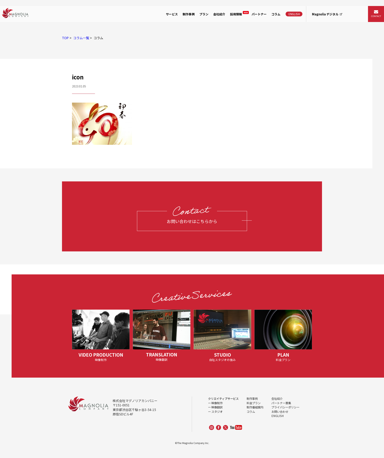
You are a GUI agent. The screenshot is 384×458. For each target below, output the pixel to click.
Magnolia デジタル (325, 14)
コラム (275, 14)
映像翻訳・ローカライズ (184, 35)
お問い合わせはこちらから (192, 221)
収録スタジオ (176, 45)
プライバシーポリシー (285, 407)
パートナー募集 (281, 403)
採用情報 (239, 13)
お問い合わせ (279, 411)
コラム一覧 (81, 37)
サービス (172, 14)
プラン (203, 14)
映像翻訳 (217, 407)
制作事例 (189, 14)
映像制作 (173, 26)
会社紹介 (219, 14)
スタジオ (217, 411)
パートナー (259, 14)
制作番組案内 (255, 407)
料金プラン (254, 403)
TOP (65, 37)
